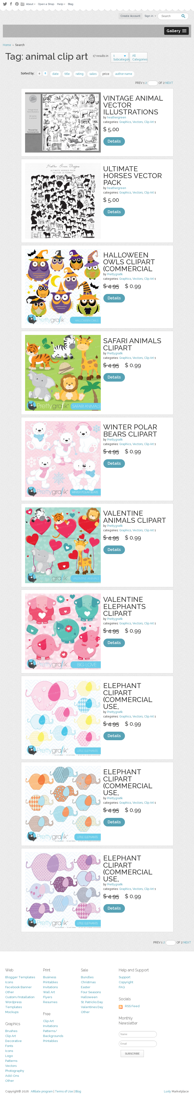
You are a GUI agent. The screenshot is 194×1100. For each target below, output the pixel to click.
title (67, 74)
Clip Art (149, 122)
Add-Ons (12, 1075)
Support (124, 977)
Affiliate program (42, 1091)
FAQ (122, 987)
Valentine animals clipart (134, 516)
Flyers (47, 997)
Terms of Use (64, 1091)
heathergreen (116, 117)
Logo (9, 1056)
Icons (9, 982)
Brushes (11, 1031)
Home (7, 45)
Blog (78, 1091)
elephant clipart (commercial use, (127, 695)
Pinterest (16, 4)
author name (123, 74)
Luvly (167, 1091)
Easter (85, 987)
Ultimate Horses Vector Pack (132, 176)
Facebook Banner (18, 987)
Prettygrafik (115, 274)
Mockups (11, 1012)
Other (9, 992)
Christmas (88, 982)
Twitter (4, 4)
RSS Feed (132, 1006)
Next (169, 83)
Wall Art (49, 992)
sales (93, 74)
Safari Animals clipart (132, 344)
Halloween (89, 997)
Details (114, 141)
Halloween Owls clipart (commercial (129, 262)
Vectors (137, 122)
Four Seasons (91, 992)
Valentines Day (92, 1007)
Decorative (13, 1041)
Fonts (9, 1046)
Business (49, 977)
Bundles (87, 977)
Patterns (11, 1061)
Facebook (11, 4)
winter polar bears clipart (130, 430)
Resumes (50, 1002)
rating (80, 74)
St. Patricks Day (92, 1002)
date (55, 74)
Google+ (23, 4)
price (105, 74)
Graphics (125, 122)
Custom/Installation (20, 997)
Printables (50, 982)
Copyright (126, 982)
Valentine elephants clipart (124, 606)
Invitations (50, 987)
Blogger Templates (20, 977)
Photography (14, 1071)
